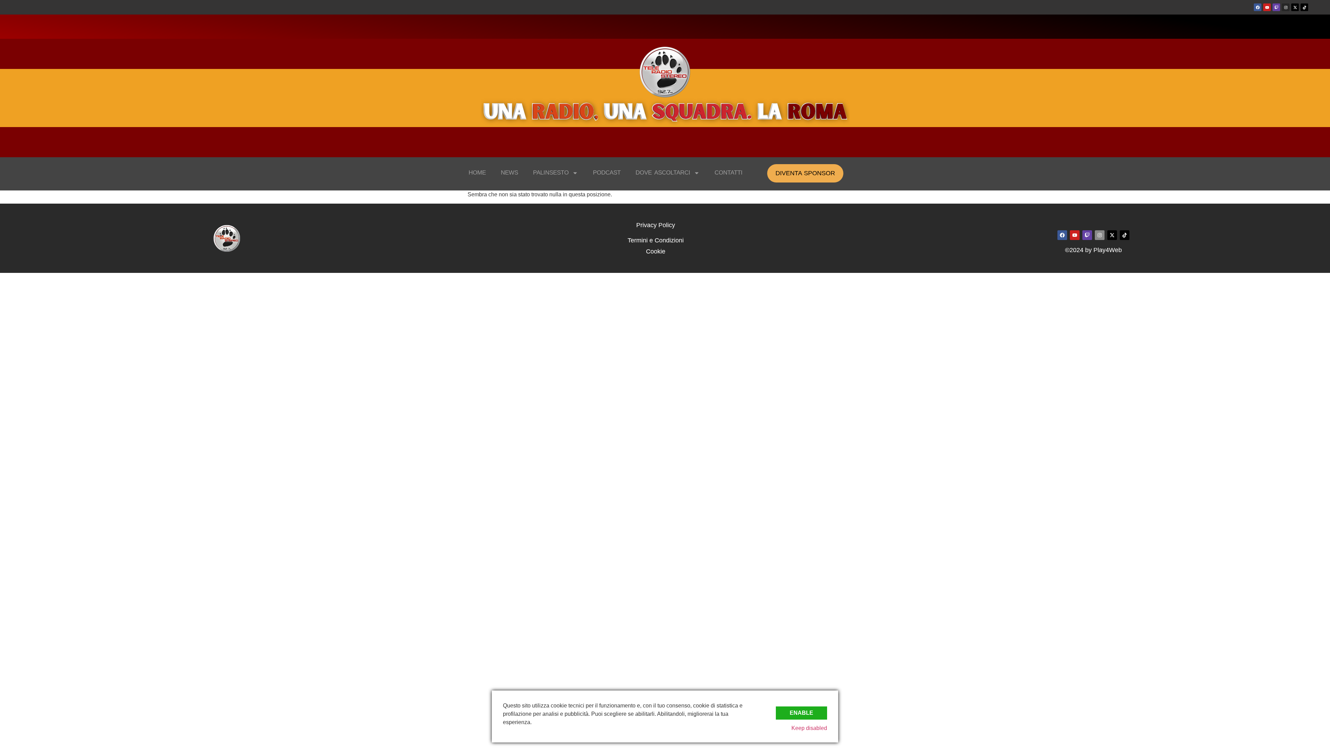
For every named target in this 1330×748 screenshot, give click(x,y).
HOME (477, 172)
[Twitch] (1276, 7)
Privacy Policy (655, 225)
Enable (801, 713)
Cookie (655, 251)
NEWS (509, 172)
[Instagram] (1285, 7)
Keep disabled (809, 728)
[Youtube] (1267, 7)
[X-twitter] (1295, 7)
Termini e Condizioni (656, 240)
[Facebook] (1257, 7)
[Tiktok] (1304, 7)
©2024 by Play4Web (1093, 250)
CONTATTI (729, 172)
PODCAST (607, 172)
